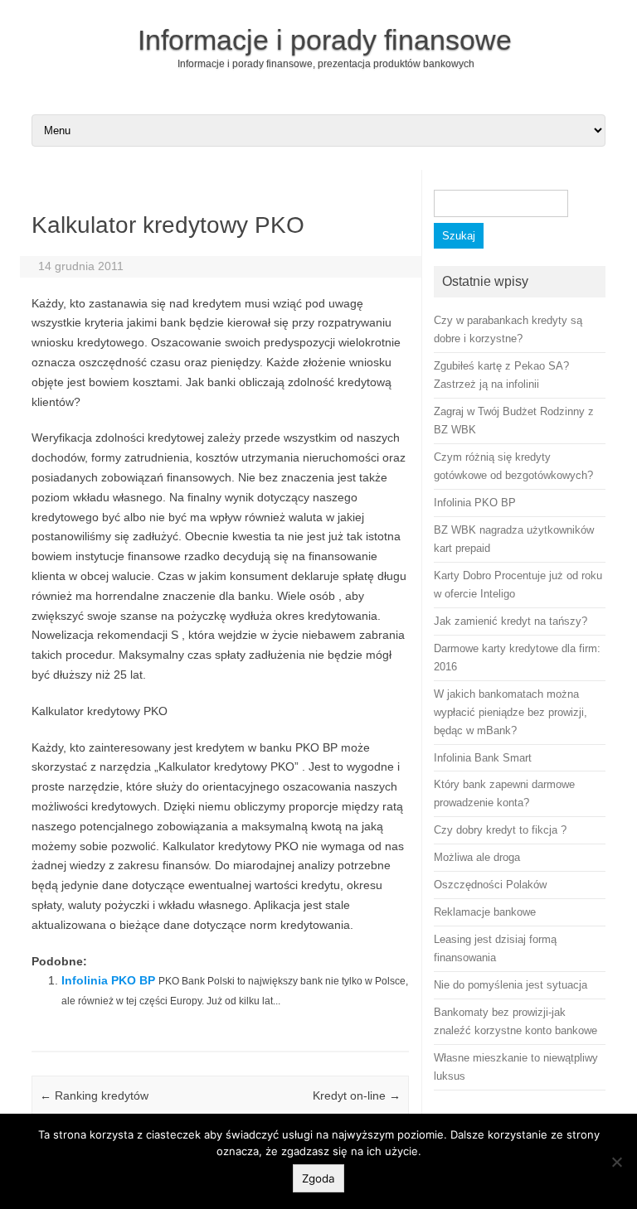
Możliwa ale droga (477, 857)
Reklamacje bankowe (485, 912)
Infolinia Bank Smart (483, 758)
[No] (616, 1161)
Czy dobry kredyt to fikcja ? (500, 830)
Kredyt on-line (357, 1095)
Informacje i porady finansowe (325, 40)
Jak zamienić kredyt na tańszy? (510, 621)
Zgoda (318, 1178)
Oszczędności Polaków (490, 884)
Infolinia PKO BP (108, 980)
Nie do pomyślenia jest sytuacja (510, 985)
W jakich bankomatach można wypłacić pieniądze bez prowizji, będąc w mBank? (510, 712)
